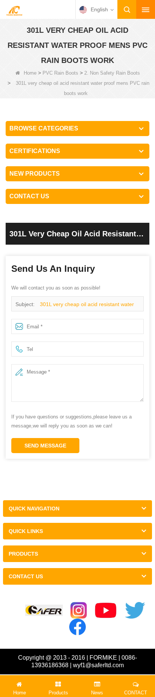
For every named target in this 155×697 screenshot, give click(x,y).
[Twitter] (135, 610)
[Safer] (44, 610)
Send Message (45, 446)
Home (30, 73)
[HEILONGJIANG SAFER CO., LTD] (14, 10)
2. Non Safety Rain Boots (112, 73)
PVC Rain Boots (60, 73)
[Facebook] (77, 627)
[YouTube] (105, 610)
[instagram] (78, 610)
